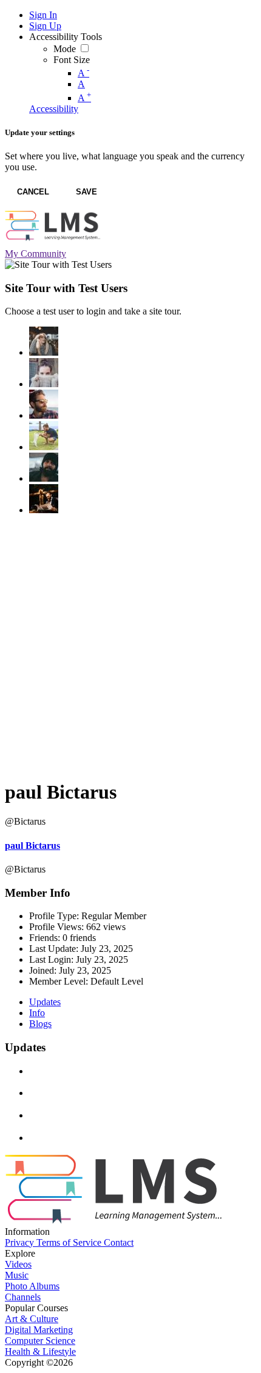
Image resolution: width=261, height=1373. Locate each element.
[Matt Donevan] (43, 404)
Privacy (20, 1242)
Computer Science (40, 1340)
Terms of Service (70, 1242)
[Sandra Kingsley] (43, 341)
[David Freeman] (43, 498)
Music (17, 1275)
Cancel (33, 191)
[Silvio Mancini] (43, 435)
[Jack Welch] (43, 467)
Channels (23, 1297)
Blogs (40, 1024)
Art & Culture (31, 1319)
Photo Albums (32, 1286)
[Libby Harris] (43, 372)
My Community (35, 253)
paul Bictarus (32, 845)
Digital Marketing (39, 1330)
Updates (45, 1002)
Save (86, 191)
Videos (18, 1264)
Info (37, 1013)
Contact (119, 1242)
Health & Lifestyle (40, 1351)
